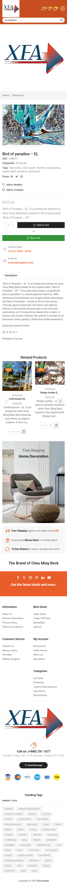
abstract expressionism (29, 809)
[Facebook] (18, 577)
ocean (19, 850)
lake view (37, 834)
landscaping (53, 167)
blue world (15, 167)
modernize (51, 840)
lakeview (22, 834)
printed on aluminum (28, 171)
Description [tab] (11, 275)
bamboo (32, 814)
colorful (8, 819)
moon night (26, 845)
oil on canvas (51, 850)
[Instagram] (30, 577)
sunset (46, 865)
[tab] (11, 275)
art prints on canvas (13, 814)
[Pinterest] (36, 577)
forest (20, 829)
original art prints (25, 855)
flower (58, 824)
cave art (46, 814)
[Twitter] (24, 577)
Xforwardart (43, 880)
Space (48, 860)
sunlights (33, 865)
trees (23, 871)
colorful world (24, 819)
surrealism (9, 871)
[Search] (61, 20)
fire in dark (32, 824)
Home (5, 95)
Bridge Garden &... (50, 392)
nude (59, 845)
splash (8, 865)
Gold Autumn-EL (17, 398)
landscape (52, 834)
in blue (33, 829)
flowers (41, 167)
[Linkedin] (42, 577)
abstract (8, 809)
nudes (7, 850)
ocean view (34, 850)
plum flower (44, 855)
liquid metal (9, 171)
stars (19, 865)
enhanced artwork (13, 824)
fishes (46, 824)
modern (36, 840)
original (8, 855)
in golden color (48, 829)
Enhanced (17, 95)
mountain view (43, 845)
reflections (34, 860)
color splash (29, 167)
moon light (9, 845)
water (34, 871)
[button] (44, 8)
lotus (24, 840)
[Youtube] (49, 577)
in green (8, 834)
